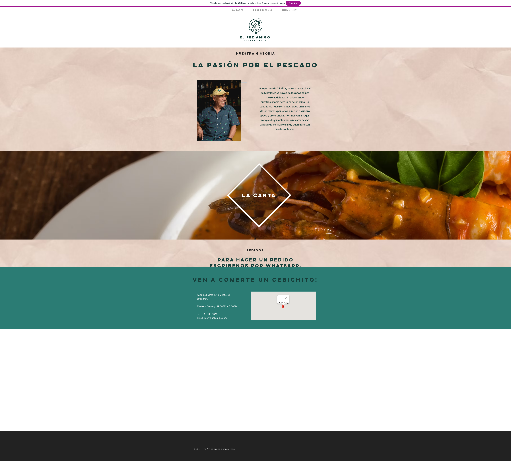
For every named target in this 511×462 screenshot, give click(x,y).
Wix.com (231, 449)
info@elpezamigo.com (215, 318)
